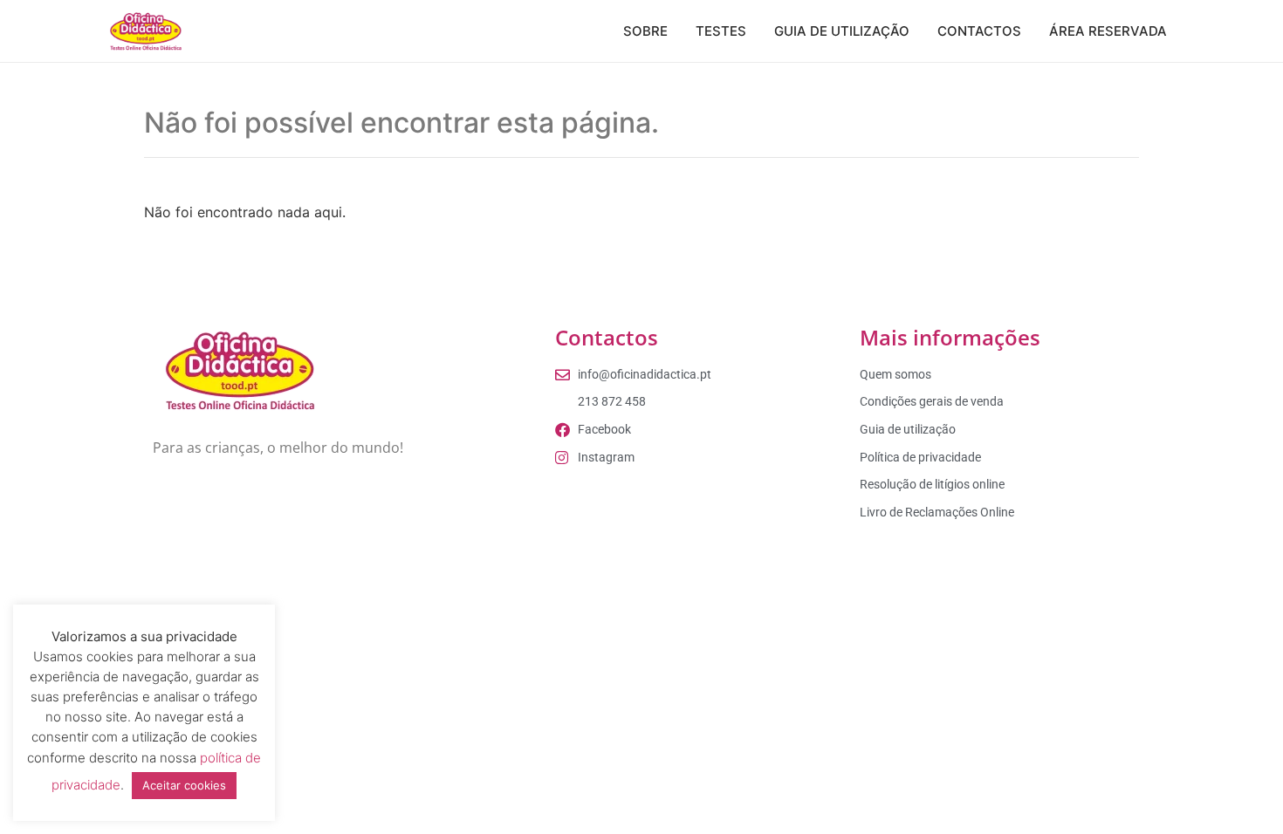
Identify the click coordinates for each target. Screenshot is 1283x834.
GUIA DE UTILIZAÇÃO (841, 31)
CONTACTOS (979, 31)
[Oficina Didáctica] (146, 31)
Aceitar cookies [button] (184, 785)
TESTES (721, 31)
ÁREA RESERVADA (1108, 31)
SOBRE (645, 31)
